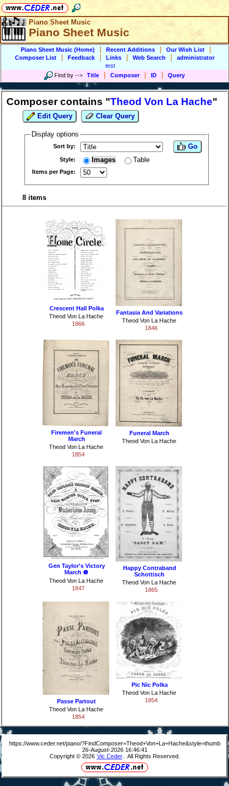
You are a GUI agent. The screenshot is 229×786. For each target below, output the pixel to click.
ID (154, 75)
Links (113, 57)
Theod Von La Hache (76, 316)
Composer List (35, 57)
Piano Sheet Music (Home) (58, 49)
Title (93, 75)
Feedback (81, 57)
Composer (125, 75)
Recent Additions (130, 49)
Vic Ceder (109, 756)
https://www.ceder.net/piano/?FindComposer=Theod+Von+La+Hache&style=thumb (114, 743)
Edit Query (53, 116)
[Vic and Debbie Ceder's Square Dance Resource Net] (35, 6)
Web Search (149, 57)
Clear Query (114, 116)
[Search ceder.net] (76, 6)
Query (176, 75)
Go (192, 146)
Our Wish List (185, 49)
